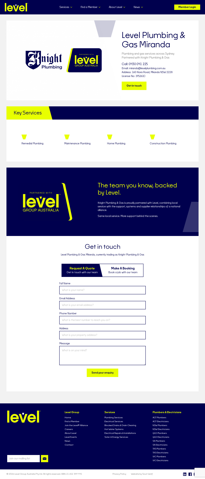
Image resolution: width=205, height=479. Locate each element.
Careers (69, 429)
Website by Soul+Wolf (142, 474)
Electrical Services (113, 421)
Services (109, 412)
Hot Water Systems (113, 429)
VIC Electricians (160, 460)
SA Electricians (160, 445)
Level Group (72, 412)
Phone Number (68, 313)
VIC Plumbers (159, 457)
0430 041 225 (138, 64)
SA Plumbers (159, 441)
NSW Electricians (161, 429)
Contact (69, 445)
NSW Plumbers (160, 425)
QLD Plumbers (160, 433)
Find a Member (72, 421)
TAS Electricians (160, 453)
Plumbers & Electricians (167, 412)
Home (68, 418)
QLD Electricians (161, 437)
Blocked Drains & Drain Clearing (120, 425)
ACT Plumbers (159, 418)
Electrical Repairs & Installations (120, 433)
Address (63, 328)
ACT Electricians (161, 421)
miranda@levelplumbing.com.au (147, 68)
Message (64, 343)
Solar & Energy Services (116, 437)
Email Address (67, 298)
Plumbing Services (113, 418)
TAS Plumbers (159, 449)
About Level (70, 433)
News (67, 441)
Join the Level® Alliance (76, 425)
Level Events (71, 437)
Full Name (64, 283)
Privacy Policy (119, 474)
